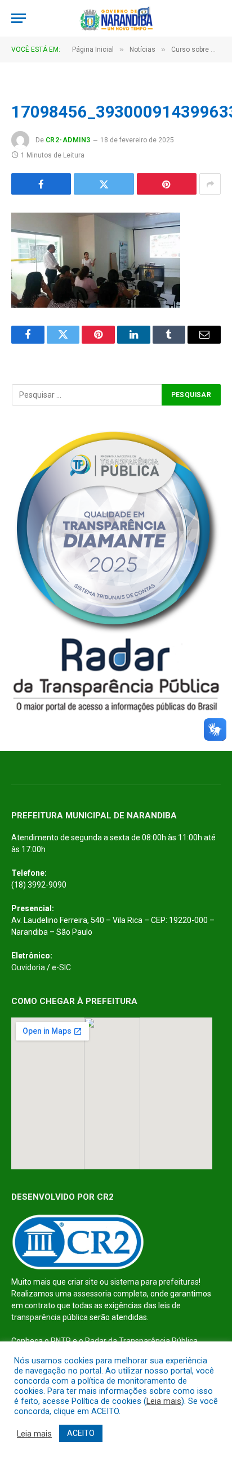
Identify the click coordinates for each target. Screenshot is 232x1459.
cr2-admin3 (68, 140)
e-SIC (61, 967)
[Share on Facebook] (41, 184)
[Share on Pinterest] (167, 184)
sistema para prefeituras (154, 1281)
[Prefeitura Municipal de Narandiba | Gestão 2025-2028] (116, 18)
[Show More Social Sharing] (210, 184)
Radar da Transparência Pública (141, 1340)
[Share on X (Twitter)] (103, 184)
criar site (83, 1281)
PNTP (61, 1340)
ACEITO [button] (81, 1433)
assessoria (92, 1293)
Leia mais (163, 1401)
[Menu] (18, 18)
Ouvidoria (28, 967)
